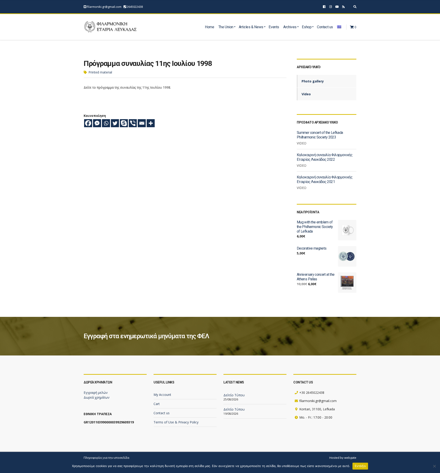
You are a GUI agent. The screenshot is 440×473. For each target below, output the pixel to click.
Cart (157, 404)
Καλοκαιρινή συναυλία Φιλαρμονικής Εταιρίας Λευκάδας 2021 (324, 179)
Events (274, 27)
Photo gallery (313, 81)
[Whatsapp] (106, 123)
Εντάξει (360, 466)
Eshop (306, 27)
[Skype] (124, 123)
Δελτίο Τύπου (234, 395)
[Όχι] (434, 466)
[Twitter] (115, 123)
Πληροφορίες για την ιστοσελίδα (106, 458)
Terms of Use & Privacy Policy (176, 422)
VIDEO (301, 143)
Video (306, 94)
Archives (290, 27)
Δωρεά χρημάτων (97, 397)
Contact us (325, 27)
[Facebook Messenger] (97, 123)
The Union (225, 27)
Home (209, 27)
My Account (162, 394)
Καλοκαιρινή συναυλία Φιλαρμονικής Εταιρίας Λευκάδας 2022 (324, 157)
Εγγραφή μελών (96, 392)
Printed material (100, 72)
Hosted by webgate (342, 458)
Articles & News (251, 27)
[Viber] (133, 123)
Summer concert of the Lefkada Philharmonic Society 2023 (320, 134)
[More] (151, 123)
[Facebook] (88, 123)
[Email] (142, 123)
